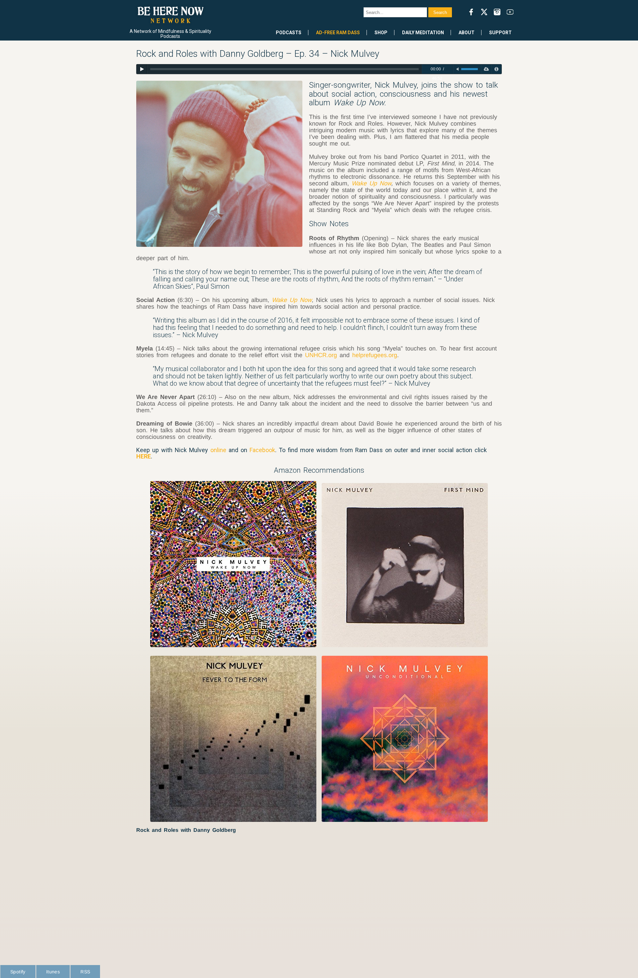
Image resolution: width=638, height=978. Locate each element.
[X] (484, 12)
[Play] (142, 69)
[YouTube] (510, 12)
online (218, 449)
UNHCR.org (321, 355)
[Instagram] (497, 12)
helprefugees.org (374, 355)
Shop (380, 32)
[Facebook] (471, 12)
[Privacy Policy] (496, 69)
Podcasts (288, 32)
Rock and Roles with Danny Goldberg (186, 830)
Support (500, 32)
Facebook (262, 449)
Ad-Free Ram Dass (338, 32)
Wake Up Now (371, 183)
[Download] (486, 69)
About (467, 32)
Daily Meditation (423, 32)
